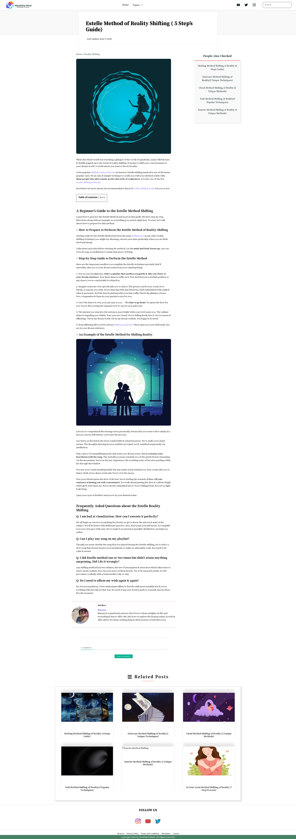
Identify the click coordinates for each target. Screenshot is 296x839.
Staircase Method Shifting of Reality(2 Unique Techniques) (148, 735)
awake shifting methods (88, 182)
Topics (136, 5)
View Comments (123, 656)
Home (125, 5)
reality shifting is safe (144, 188)
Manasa (102, 610)
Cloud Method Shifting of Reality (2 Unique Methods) (209, 735)
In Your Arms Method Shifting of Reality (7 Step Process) (209, 789)
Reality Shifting (92, 54)
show (101, 197)
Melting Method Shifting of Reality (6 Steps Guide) (87, 735)
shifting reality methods (103, 172)
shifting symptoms (123, 324)
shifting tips (138, 236)
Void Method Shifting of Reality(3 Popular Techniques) (87, 789)
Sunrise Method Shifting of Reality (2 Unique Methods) (148, 763)
